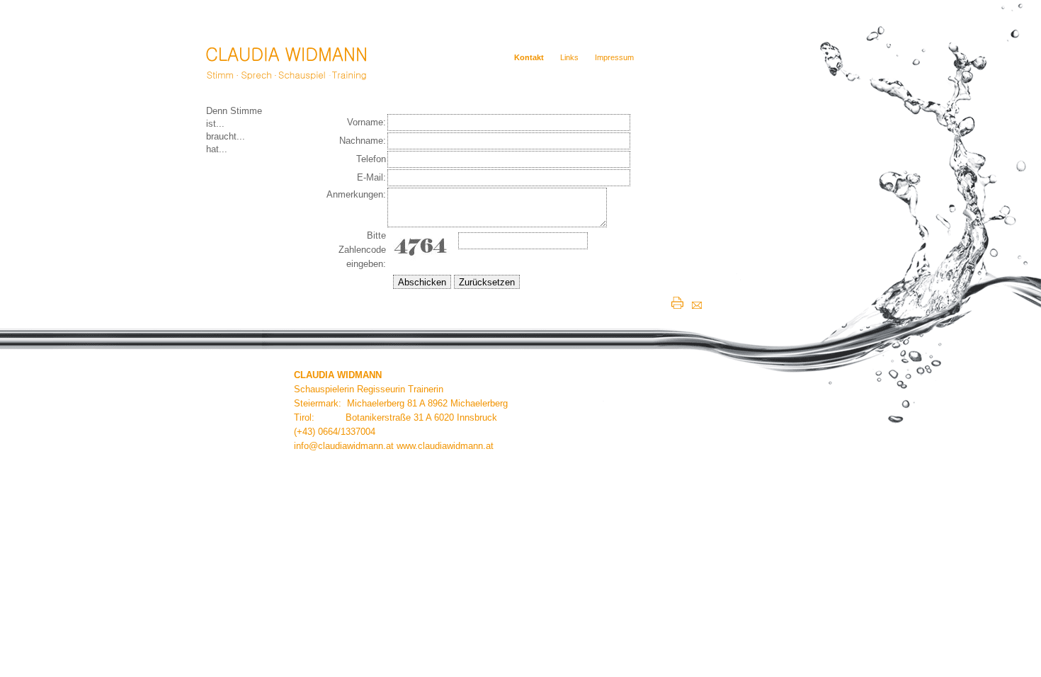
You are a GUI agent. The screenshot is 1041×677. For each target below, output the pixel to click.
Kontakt (529, 57)
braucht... (225, 136)
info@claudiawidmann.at (344, 445)
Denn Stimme (234, 111)
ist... (215, 123)
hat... (216, 149)
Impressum (614, 57)
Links (569, 57)
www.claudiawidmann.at (445, 445)
